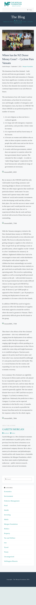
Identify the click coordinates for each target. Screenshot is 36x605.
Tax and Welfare (9, 538)
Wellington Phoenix (11, 561)
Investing (7, 515)
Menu (30, 10)
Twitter (13, 433)
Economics (8, 491)
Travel (6, 547)
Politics (6, 529)
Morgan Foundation (28, 66)
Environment (8, 496)
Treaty (6, 552)
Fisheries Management (11, 501)
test (5, 543)
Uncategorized (9, 557)
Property (7, 533)
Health (6, 510)
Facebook (6, 433)
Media (6, 519)
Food (6, 505)
